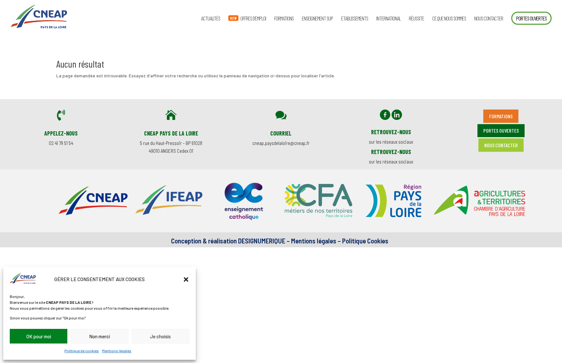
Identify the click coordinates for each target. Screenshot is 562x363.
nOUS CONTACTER (501, 145)
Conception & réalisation (204, 241)
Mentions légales (116, 350)
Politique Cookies (365, 241)
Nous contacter (488, 18)
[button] (186, 279)
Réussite (416, 18)
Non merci (99, 336)
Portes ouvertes (531, 18)
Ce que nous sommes (449, 18)
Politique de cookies (81, 350)
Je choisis (160, 336)
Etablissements (354, 18)
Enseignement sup (317, 18)
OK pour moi (38, 336)
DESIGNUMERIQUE (261, 241)
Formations (284, 18)
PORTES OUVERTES (501, 130)
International (388, 18)
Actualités (210, 18)
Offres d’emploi (253, 18)
